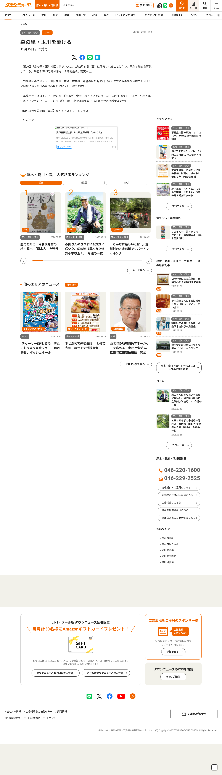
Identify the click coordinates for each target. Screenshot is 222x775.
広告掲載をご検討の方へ (39, 711)
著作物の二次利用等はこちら (177, 495)
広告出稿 (145, 5)
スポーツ (81, 15)
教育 (66, 15)
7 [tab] (103, 260)
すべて (8, 15)
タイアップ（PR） (154, 15)
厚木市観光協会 (170, 544)
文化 (44, 15)
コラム (209, 15)
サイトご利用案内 (32, 718)
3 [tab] (59, 260)
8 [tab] (114, 260)
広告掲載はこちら (171, 502)
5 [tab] (81, 260)
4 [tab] (70, 260)
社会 (55, 15)
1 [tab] (37, 260)
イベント (194, 15)
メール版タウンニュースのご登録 (105, 672)
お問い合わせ (197, 714)
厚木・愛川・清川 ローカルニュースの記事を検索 (178, 367)
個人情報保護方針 (13, 718)
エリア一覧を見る (135, 364)
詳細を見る (173, 651)
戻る (25, 24)
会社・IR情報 (14, 711)
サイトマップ (49, 718)
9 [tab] (125, 260)
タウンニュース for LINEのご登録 (55, 672)
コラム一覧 (178, 445)
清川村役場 (168, 562)
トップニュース (26, 15)
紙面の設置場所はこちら (175, 510)
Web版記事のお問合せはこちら (179, 517)
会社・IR (193, 8)
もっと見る (139, 270)
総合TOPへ (68, 5)
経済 (106, 15)
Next (149, 261)
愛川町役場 (168, 550)
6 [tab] (92, 260)
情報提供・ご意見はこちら (176, 487)
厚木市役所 (168, 538)
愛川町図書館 (169, 556)
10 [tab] (136, 260)
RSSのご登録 (173, 676)
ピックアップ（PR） (126, 15)
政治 (94, 15)
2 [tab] (48, 260)
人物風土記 (177, 15)
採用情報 (62, 711)
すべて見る (178, 206)
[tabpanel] (40, 221)
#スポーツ (28, 119)
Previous (23, 261)
